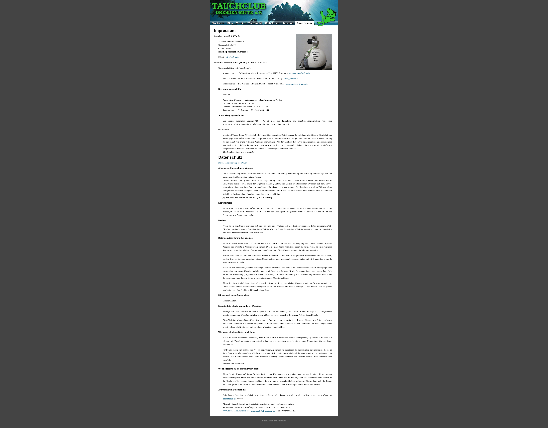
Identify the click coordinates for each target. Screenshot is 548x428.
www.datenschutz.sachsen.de (236, 410)
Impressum (267, 420)
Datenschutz (280, 420)
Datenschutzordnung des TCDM (232, 162)
